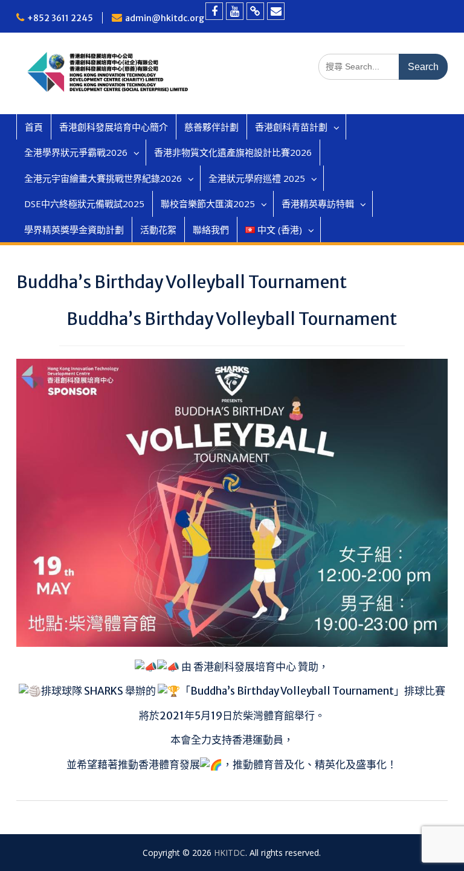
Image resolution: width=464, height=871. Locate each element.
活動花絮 (158, 229)
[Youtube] (234, 11)
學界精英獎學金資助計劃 (74, 229)
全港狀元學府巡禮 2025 (256, 178)
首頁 (34, 127)
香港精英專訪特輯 (318, 204)
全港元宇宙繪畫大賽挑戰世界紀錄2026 (103, 178)
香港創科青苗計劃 (291, 127)
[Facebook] (214, 11)
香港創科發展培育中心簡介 (113, 127)
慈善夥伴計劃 (211, 127)
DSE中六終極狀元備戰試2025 (84, 204)
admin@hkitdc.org (164, 18)
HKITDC (229, 852)
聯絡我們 (211, 229)
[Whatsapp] (255, 11)
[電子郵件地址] (276, 11)
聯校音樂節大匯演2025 (208, 204)
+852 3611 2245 (60, 18)
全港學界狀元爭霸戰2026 (75, 152)
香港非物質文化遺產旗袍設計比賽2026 (233, 152)
